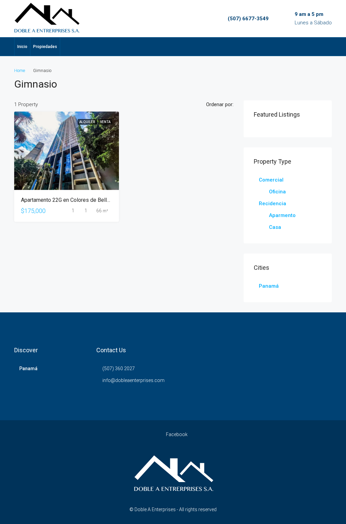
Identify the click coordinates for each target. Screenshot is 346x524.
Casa (275, 227)
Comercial (271, 180)
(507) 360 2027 (118, 368)
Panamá (269, 286)
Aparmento (282, 215)
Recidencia (272, 203)
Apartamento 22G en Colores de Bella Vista (72, 200)
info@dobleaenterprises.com (133, 380)
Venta (105, 122)
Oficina (277, 192)
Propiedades (45, 46)
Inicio (22, 46)
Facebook (176, 434)
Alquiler (87, 122)
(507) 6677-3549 (248, 19)
